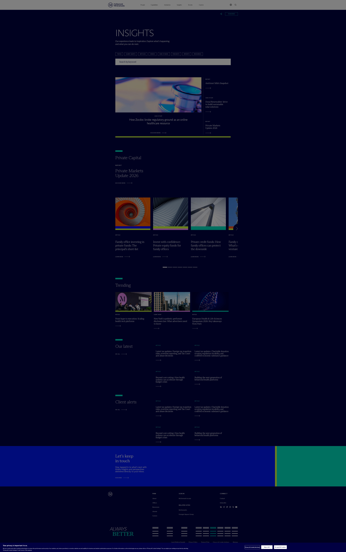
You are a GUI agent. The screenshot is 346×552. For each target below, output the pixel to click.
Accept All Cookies (280, 547)
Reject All (267, 547)
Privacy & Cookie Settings (252, 547)
